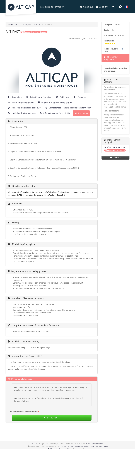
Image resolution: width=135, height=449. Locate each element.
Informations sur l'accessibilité (56, 113)
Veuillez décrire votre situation (24, 411)
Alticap (37, 24)
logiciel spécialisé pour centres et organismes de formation (86, 446)
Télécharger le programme (112, 58)
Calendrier (104, 6)
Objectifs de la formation (40, 97)
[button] (126, 6)
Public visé (64, 97)
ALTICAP (35, 444)
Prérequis (81, 97)
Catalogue (88, 6)
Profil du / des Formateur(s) (23, 113)
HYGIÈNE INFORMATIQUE (115, 147)
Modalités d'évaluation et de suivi (26, 107)
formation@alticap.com (94, 444)
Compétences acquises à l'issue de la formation (69, 107)
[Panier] (114, 6)
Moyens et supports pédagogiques (56, 102)
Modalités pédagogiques (22, 102)
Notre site (12, 24)
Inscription (83, 113)
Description (16, 97)
